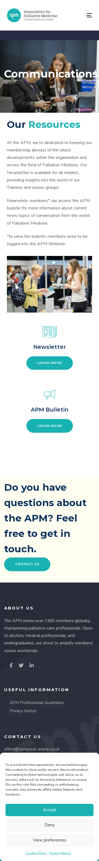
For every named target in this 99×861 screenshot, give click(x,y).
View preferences (49, 840)
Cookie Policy (36, 853)
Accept (49, 810)
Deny (50, 825)
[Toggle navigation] (78, 15)
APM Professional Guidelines (37, 702)
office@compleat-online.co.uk (31, 749)
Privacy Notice (60, 853)
